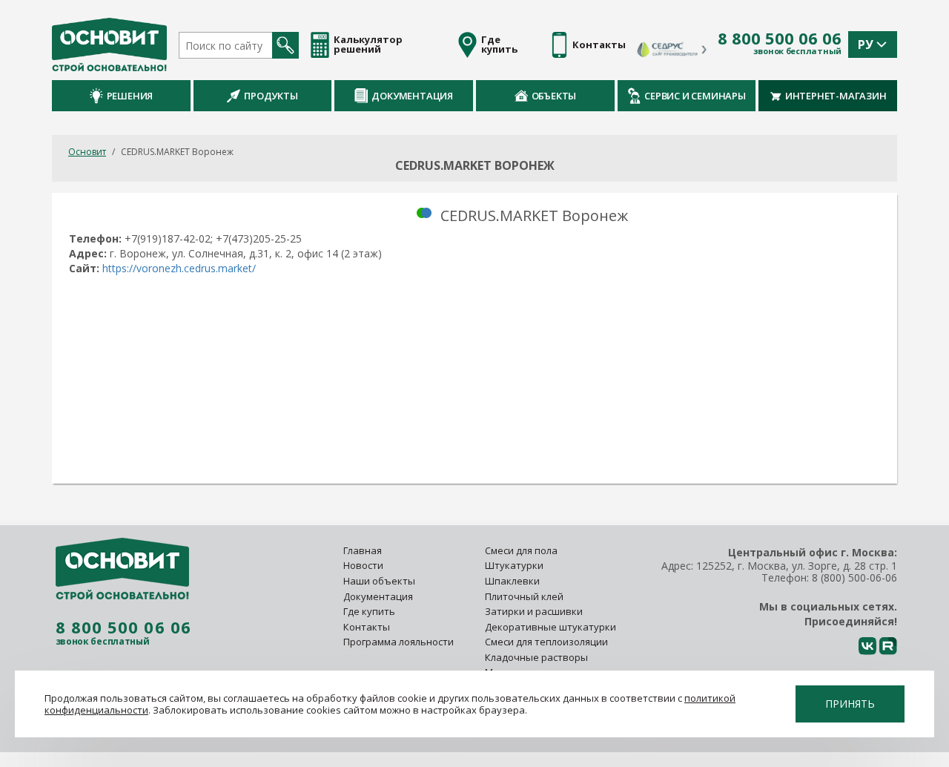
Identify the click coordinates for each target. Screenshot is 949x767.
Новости (363, 565)
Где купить (369, 611)
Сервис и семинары (695, 95)
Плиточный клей (525, 596)
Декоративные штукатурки (550, 626)
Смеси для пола (521, 550)
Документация (412, 95)
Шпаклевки (512, 580)
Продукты (270, 95)
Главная (362, 550)
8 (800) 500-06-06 (854, 577)
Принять (850, 704)
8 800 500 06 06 (779, 38)
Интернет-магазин (836, 95)
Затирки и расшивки (534, 611)
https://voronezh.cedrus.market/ (179, 268)
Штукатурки (514, 565)
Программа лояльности (398, 641)
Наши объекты (379, 580)
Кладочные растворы (536, 657)
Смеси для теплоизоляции (546, 641)
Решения (130, 95)
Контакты (366, 626)
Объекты (554, 95)
